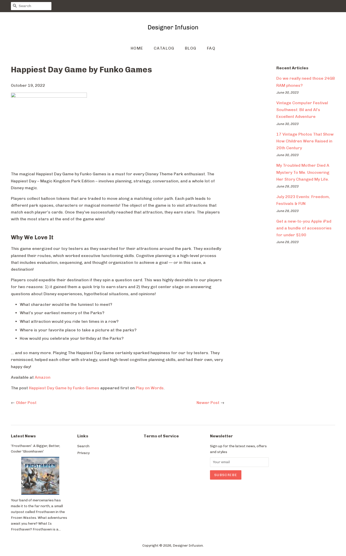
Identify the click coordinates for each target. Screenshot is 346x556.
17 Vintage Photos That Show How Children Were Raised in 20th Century (305, 141)
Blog (191, 48)
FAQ (211, 48)
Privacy (83, 453)
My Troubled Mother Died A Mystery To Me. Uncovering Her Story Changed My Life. (302, 172)
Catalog (164, 48)
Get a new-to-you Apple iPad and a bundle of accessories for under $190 (304, 228)
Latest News (23, 436)
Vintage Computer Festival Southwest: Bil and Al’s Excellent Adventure (302, 109)
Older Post (26, 402)
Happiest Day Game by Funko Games (64, 388)
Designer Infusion (188, 545)
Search (83, 446)
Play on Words (150, 388)
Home (137, 48)
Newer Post (208, 402)
